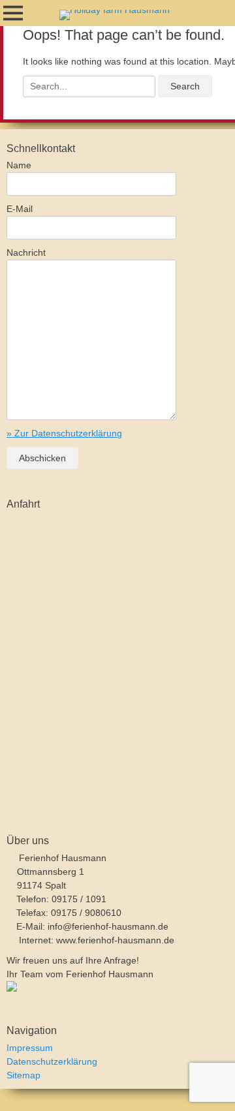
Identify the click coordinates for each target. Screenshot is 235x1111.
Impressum (30, 1048)
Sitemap (23, 1075)
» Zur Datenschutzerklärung (64, 433)
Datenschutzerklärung (52, 1061)
